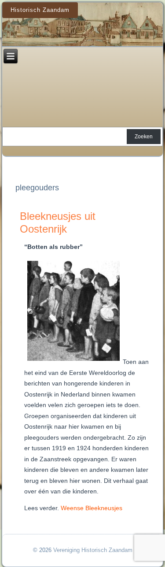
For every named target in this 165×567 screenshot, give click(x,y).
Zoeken (144, 136)
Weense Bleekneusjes (91, 507)
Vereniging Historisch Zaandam (92, 550)
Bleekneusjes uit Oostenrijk (57, 222)
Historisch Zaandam (40, 10)
